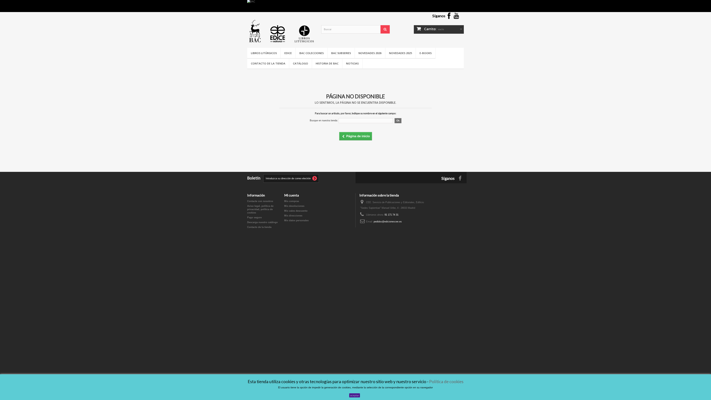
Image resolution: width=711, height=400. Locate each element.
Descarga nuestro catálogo (262, 222)
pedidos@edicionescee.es (388, 221)
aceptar (354, 395)
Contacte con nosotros (260, 201)
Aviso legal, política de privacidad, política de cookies (260, 209)
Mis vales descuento (296, 210)
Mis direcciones (293, 215)
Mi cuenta (291, 195)
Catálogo (300, 63)
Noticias (352, 63)
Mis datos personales (296, 220)
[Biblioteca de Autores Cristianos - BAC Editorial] (281, 31)
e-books (426, 53)
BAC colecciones (311, 53)
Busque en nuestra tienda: (324, 120)
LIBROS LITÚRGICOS (264, 53)
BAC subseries (341, 53)
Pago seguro (254, 217)
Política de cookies (446, 381)
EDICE (288, 53)
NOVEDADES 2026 (369, 53)
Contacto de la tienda (268, 63)
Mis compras (291, 201)
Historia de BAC (327, 63)
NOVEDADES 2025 (400, 53)
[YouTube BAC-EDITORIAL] (456, 15)
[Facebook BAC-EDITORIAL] (449, 15)
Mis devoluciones (294, 206)
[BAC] (355, 6)
